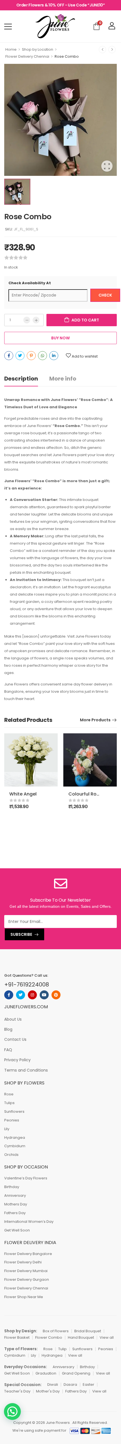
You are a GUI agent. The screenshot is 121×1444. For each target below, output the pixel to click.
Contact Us (15, 1039)
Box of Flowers (56, 1331)
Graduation (45, 1373)
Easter (88, 1384)
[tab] (26, 378)
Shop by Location (37, 49)
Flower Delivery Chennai (27, 56)
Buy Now (60, 338)
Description (21, 378)
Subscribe (21, 934)
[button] (12, 1411)
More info (62, 378)
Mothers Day (15, 1204)
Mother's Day (48, 1391)
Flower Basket (17, 1337)
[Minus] (26, 320)
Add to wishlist (85, 356)
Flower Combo (48, 1337)
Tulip (62, 1349)
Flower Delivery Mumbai (26, 1270)
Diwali (52, 1384)
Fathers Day (15, 1213)
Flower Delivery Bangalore (28, 1253)
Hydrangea (14, 1137)
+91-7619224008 (26, 984)
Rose (9, 1094)
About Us (13, 1019)
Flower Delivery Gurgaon (26, 1279)
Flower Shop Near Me (23, 1297)
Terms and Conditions (26, 1070)
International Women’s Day (28, 1221)
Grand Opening (76, 1373)
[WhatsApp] (42, 355)
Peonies (11, 1120)
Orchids (11, 1154)
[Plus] (36, 320)
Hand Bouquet (81, 1337)
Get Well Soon (17, 1230)
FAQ (8, 1050)
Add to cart (85, 320)
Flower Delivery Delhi (23, 1262)
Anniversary (15, 1195)
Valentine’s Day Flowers (25, 1178)
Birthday (11, 1186)
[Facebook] (8, 355)
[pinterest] (55, 994)
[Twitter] (19, 355)
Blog (8, 1029)
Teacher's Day (17, 1391)
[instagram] (32, 994)
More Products (95, 720)
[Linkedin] (53, 355)
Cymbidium (14, 1146)
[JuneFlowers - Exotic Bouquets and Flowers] (55, 26)
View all (107, 1337)
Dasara (70, 1384)
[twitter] (20, 994)
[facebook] (8, 994)
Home (11, 49)
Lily (6, 1129)
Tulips (9, 1102)
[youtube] (44, 994)
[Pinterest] (31, 355)
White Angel (23, 794)
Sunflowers (14, 1111)
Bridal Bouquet (87, 1331)
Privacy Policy (17, 1060)
